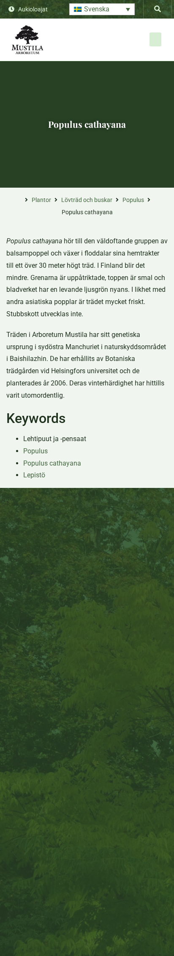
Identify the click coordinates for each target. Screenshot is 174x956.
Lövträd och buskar (86, 200)
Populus (133, 200)
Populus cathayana (52, 463)
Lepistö (34, 475)
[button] (102, 9)
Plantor (41, 200)
